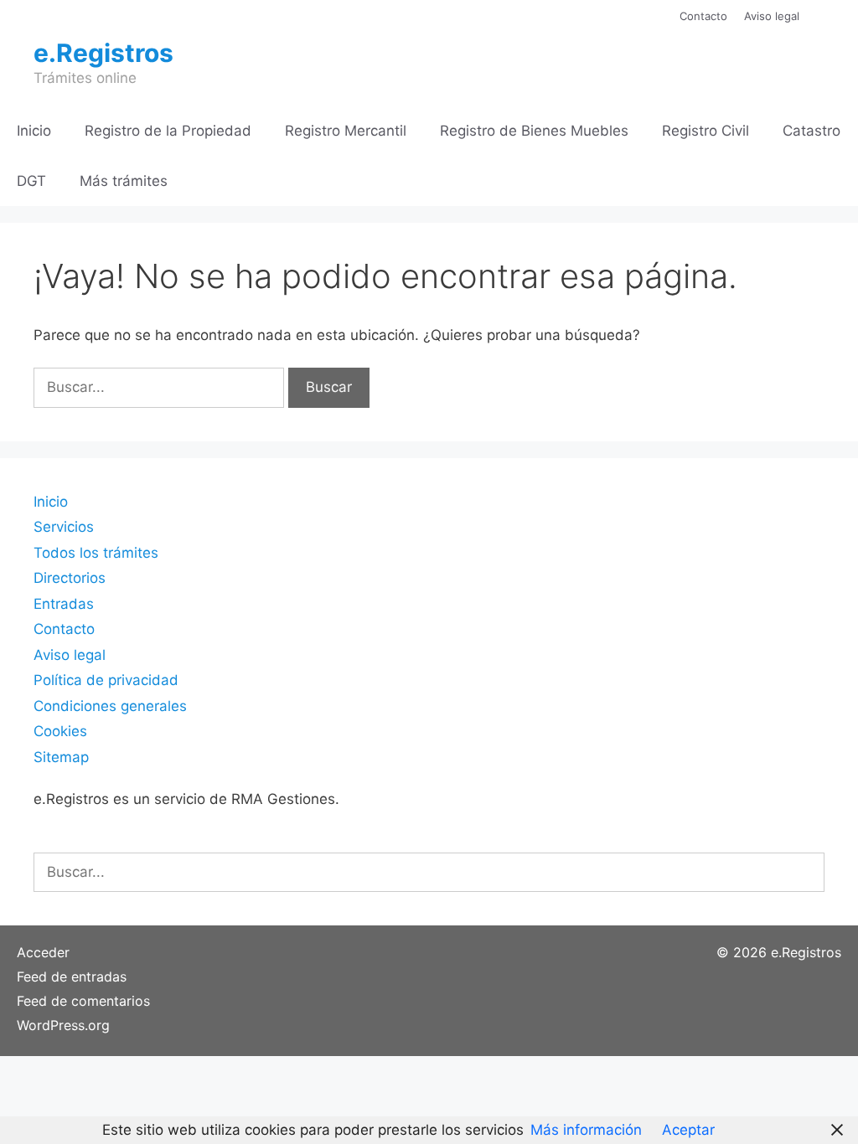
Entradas (64, 603)
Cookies (60, 731)
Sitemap (61, 757)
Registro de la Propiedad (168, 130)
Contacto (703, 16)
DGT (31, 181)
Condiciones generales (110, 706)
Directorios (70, 577)
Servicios (64, 526)
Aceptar (688, 1129)
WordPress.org (63, 1025)
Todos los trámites (96, 552)
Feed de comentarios (83, 1000)
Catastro (811, 130)
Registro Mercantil (345, 130)
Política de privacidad (106, 680)
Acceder (43, 952)
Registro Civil (705, 130)
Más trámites (124, 181)
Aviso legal (771, 16)
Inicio (34, 130)
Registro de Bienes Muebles (534, 130)
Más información (586, 1129)
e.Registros (103, 53)
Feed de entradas (72, 976)
